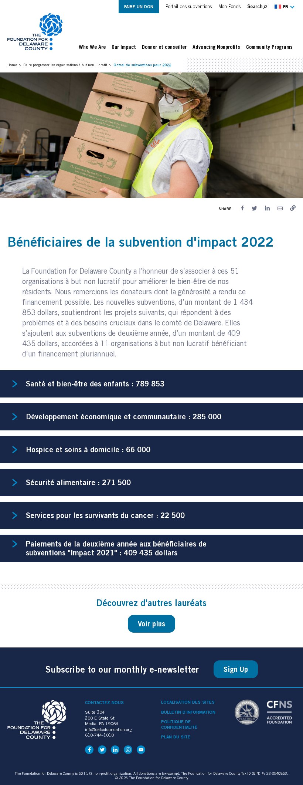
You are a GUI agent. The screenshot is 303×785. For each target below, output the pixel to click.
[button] (284, 7)
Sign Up (236, 669)
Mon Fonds (229, 6)
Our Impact (124, 47)
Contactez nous (104, 702)
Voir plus (151, 623)
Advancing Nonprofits (216, 47)
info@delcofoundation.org (108, 729)
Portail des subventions (189, 6)
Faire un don (138, 6)
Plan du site (175, 737)
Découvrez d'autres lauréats (151, 603)
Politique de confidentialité (179, 724)
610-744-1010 (99, 735)
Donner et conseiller (164, 47)
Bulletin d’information (188, 712)
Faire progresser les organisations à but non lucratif (65, 64)
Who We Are (92, 47)
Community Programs (269, 47)
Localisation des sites (188, 702)
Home (12, 64)
